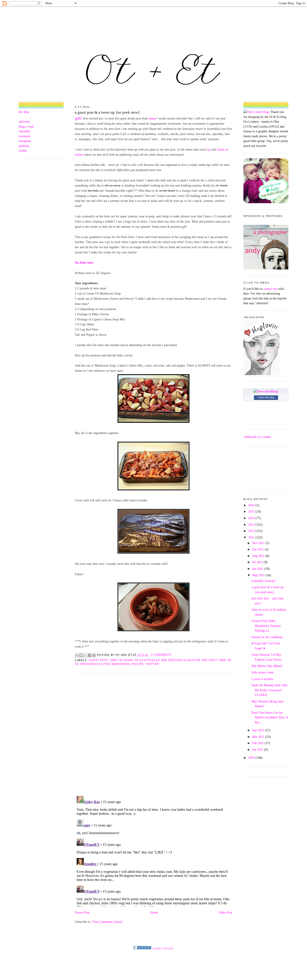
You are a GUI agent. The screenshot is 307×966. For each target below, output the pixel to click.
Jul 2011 (258, 562)
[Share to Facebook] (89, 655)
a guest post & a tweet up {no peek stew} (107, 112)
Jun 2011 (258, 568)
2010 (252, 757)
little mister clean (262, 672)
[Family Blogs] (142, 948)
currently (24, 131)
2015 (252, 511)
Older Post (225, 912)
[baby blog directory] (265, 202)
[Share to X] (85, 655)
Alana (152, 118)
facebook (24, 136)
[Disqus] (153, 734)
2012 (252, 531)
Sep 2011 (258, 549)
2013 (252, 524)
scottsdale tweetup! (263, 581)
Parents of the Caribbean (267, 637)
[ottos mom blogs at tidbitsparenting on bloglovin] (261, 374)
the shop (24, 112)
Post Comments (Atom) (107, 921)
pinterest (24, 146)
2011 (252, 537)
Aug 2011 (258, 556)
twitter (23, 150)
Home (154, 912)
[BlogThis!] (81, 655)
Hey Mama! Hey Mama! (267, 666)
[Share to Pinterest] (94, 655)
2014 (252, 518)
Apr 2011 (258, 730)
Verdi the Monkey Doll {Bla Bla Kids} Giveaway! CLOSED (269, 690)
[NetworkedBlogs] (266, 391)
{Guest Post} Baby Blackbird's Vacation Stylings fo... (266, 625)
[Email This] (77, 655)
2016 (252, 505)
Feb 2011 (258, 743)
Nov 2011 (258, 543)
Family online (163, 948)
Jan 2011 (258, 749)
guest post (98, 660)
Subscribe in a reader (257, 437)
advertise (24, 121)
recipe (138, 664)
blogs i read (26, 126)
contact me (270, 288)
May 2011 (259, 575)
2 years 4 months (262, 679)
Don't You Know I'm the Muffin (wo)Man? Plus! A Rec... (269, 717)
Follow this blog (266, 397)
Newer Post (82, 912)
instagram (25, 141)
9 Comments (161, 654)
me (209, 149)
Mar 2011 (258, 737)
